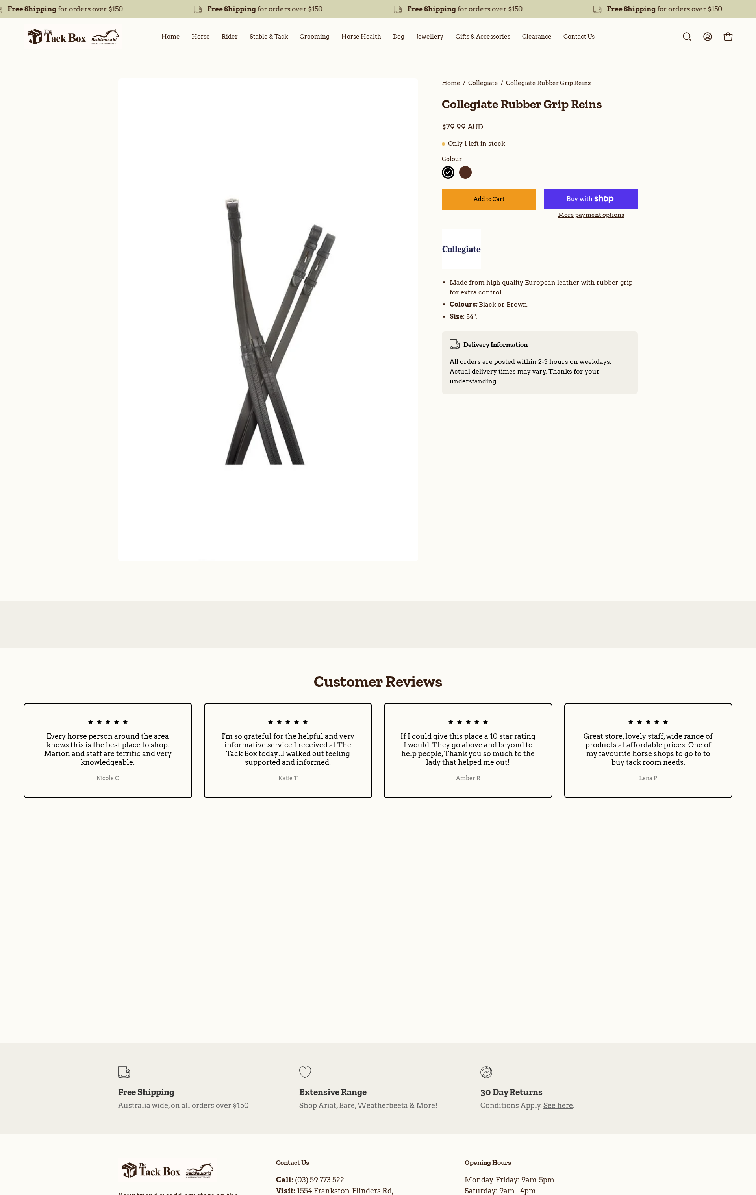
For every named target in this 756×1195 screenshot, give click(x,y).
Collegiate (483, 83)
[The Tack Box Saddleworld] (73, 36)
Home (451, 83)
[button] (687, 36)
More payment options (591, 214)
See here (558, 1105)
